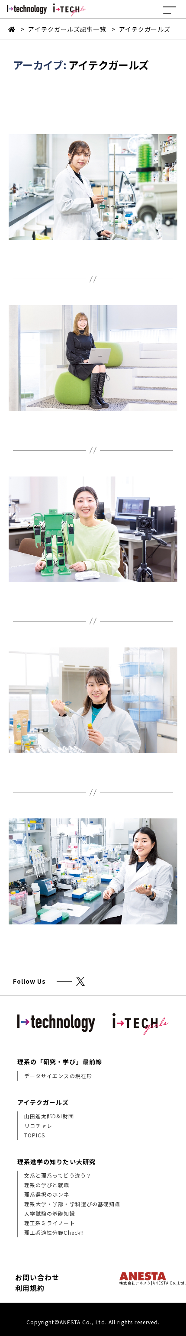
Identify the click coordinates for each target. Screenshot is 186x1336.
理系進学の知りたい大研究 (56, 1161)
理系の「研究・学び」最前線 (59, 1061)
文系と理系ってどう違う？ (58, 1175)
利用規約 (30, 1288)
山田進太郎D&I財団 (49, 1116)
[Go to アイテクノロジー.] (12, 29)
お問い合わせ (37, 1277)
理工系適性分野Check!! (54, 1232)
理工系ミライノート (49, 1223)
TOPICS (34, 1135)
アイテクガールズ (43, 1102)
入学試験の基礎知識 (49, 1213)
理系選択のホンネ (47, 1194)
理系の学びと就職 (47, 1184)
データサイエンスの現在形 (58, 1075)
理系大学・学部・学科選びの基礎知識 (72, 1203)
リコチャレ (38, 1125)
